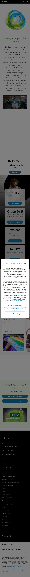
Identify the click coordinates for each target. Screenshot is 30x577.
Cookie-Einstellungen (15, 314)
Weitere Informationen (18, 300)
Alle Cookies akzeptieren (14, 305)
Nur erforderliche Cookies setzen (15, 309)
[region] (15, 288)
